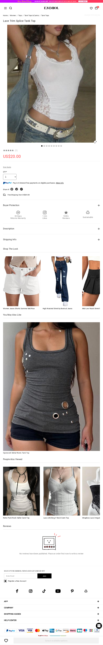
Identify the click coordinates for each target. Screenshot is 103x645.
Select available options (56, 640)
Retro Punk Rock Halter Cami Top (16, 518)
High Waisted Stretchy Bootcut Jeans (57, 309)
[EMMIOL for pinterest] (72, 591)
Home (5, 15)
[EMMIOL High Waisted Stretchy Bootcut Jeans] (61, 281)
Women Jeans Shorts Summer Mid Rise (19, 309)
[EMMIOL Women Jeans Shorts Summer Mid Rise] (22, 281)
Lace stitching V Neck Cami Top (56, 518)
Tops (20, 15)
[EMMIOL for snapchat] (86, 591)
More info (60, 183)
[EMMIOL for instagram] (30, 591)
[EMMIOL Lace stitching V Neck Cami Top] (61, 491)
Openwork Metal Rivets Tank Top (16, 453)
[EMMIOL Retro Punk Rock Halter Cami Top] (21, 491)
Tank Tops (45, 15)
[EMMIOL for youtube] (58, 591)
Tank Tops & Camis (31, 15)
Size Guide (7, 167)
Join (44, 576)
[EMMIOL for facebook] (17, 591)
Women (13, 15)
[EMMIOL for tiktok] (44, 591)
